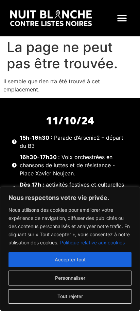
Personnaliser (70, 278)
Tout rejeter (70, 296)
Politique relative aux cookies (92, 242)
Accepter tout (70, 259)
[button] (121, 18)
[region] (70, 249)
